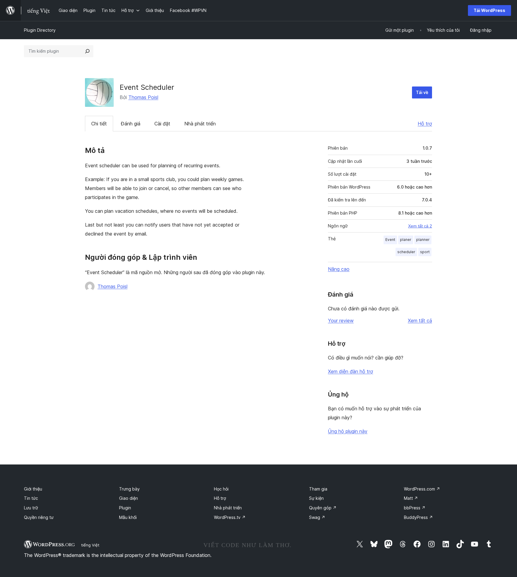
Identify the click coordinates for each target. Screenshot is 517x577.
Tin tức (31, 498)
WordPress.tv (230, 517)
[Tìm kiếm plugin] (87, 51)
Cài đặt (162, 124)
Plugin (125, 507)
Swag (317, 517)
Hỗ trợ (425, 124)
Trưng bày (129, 488)
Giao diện (128, 498)
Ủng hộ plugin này (347, 431)
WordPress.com (422, 488)
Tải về (422, 92)
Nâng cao (338, 269)
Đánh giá (130, 124)
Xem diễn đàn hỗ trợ (350, 371)
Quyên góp (323, 507)
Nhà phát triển (200, 124)
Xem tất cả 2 (420, 226)
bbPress (414, 507)
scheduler (406, 252)
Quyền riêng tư (39, 517)
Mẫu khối (128, 517)
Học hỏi (221, 488)
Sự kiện (316, 498)
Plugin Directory (40, 30)
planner (423, 239)
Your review (341, 321)
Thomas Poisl (143, 97)
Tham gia (318, 488)
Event (390, 239)
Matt (411, 498)
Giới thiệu (33, 488)
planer (405, 239)
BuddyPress (418, 517)
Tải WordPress (489, 10)
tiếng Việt (90, 545)
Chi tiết (99, 124)
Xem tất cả (420, 321)
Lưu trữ (31, 507)
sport (425, 252)
